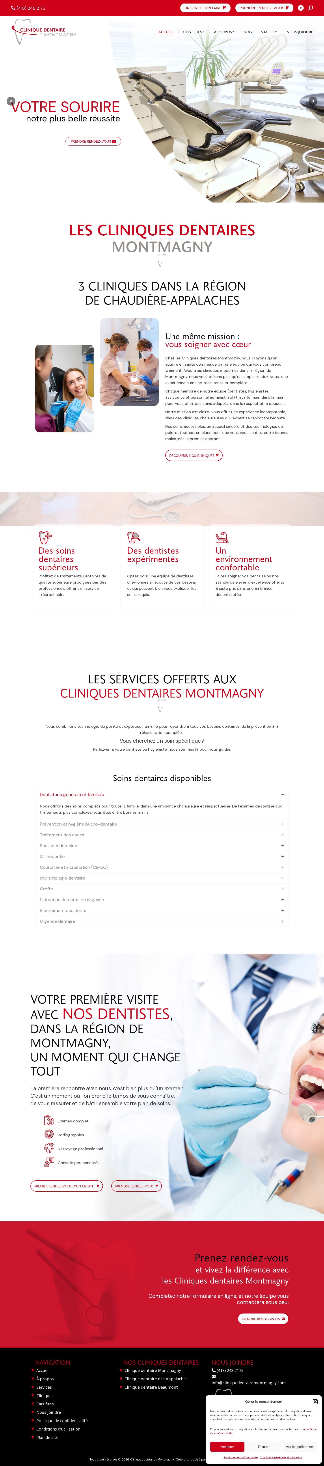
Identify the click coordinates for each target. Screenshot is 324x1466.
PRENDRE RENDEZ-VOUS (91, 141)
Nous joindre (48, 1412)
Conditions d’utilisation (58, 1429)
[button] (315, 1401)
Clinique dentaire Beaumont (151, 1387)
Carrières (45, 1403)
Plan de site (47, 1437)
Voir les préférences (300, 1447)
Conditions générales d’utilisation (281, 1457)
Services (44, 1387)
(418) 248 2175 (31, 8)
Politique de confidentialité (241, 1457)
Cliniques (45, 1395)
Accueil (43, 1370)
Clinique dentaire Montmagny (153, 1370)
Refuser (264, 1447)
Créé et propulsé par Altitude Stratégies (205, 1459)
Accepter (227, 1447)
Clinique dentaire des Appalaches (156, 1378)
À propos (45, 1378)
